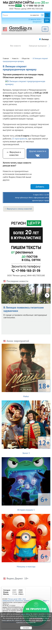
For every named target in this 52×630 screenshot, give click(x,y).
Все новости (15, 45)
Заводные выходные (38, 45)
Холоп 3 (36, 446)
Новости (15, 58)
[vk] (37, 155)
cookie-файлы (25, 614)
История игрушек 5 (32, 503)
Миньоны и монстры (32, 560)
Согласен (26, 628)
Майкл (36, 389)
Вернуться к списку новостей (19, 209)
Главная (6, 58)
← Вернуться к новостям (14, 153)
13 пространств (19, 138)
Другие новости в (37, 151)
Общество (26, 58)
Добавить (40, 186)
